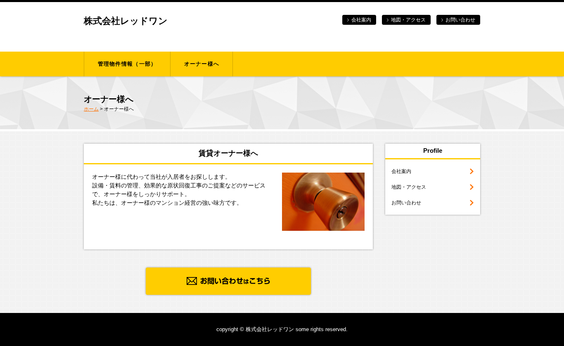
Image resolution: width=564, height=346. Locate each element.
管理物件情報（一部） (127, 63)
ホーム (91, 109)
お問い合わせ (460, 20)
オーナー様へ (202, 63)
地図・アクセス (408, 20)
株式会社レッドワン (126, 21)
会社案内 (361, 20)
